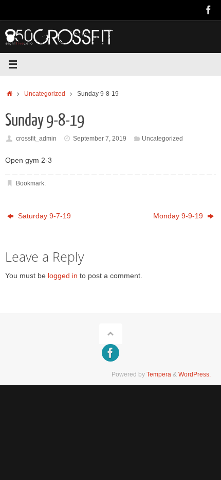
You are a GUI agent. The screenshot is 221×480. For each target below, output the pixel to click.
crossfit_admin (36, 138)
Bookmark (30, 183)
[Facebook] (208, 10)
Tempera (158, 374)
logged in (63, 276)
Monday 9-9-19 (179, 216)
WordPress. (194, 374)
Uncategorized (44, 93)
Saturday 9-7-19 (43, 216)
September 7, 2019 (99, 138)
